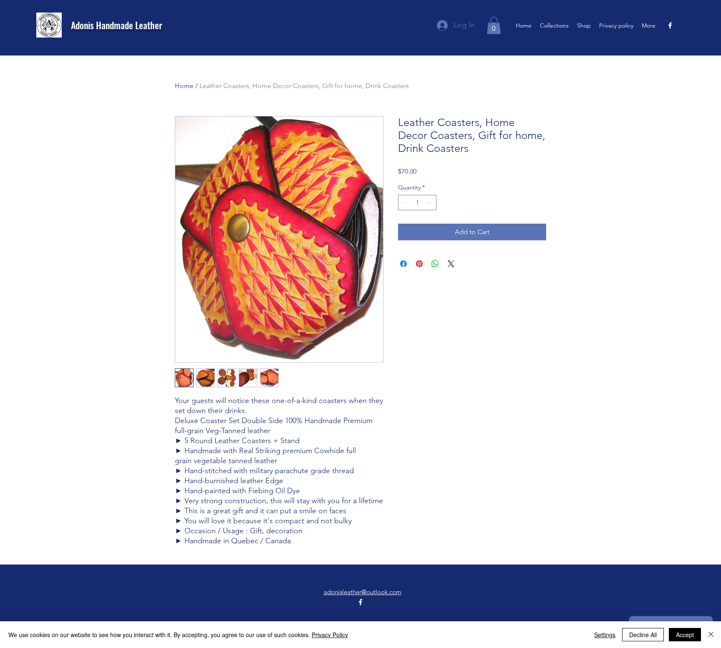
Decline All (643, 634)
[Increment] (430, 202)
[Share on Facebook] (403, 264)
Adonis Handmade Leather (116, 25)
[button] (494, 25)
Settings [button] (604, 634)
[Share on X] (451, 264)
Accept (685, 634)
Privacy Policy (330, 634)
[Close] (711, 634)
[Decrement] (404, 202)
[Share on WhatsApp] (435, 264)
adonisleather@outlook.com (362, 592)
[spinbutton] (417, 202)
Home (184, 86)
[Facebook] (670, 25)
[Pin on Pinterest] (419, 264)
